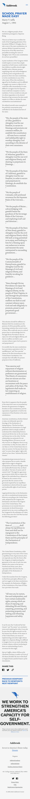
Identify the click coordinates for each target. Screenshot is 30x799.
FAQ (15, 785)
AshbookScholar (15, 763)
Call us (24, 730)
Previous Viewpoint (12, 679)
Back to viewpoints (12, 681)
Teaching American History (15, 767)
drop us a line (15, 732)
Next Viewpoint (10, 683)
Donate (15, 750)
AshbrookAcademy (15, 760)
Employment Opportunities (15, 787)
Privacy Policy (15, 782)
